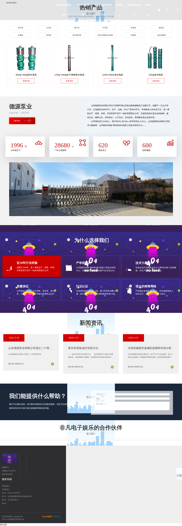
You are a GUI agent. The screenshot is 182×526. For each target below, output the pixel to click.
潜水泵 (20, 28)
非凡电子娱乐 (11, 3)
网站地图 (3, 525)
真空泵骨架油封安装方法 (83, 348)
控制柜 (133, 35)
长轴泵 (20, 35)
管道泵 (133, 28)
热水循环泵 (77, 35)
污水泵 (48, 28)
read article (16, 364)
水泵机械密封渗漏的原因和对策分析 (149, 348)
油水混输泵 (161, 35)
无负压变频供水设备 (105, 35)
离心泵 (76, 28)
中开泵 (105, 28)
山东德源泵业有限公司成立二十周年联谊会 (24, 354)
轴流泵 (161, 28)
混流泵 (48, 35)
